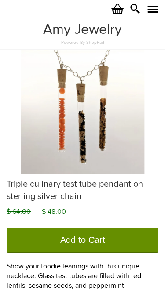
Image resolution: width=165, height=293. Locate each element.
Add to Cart (82, 240)
